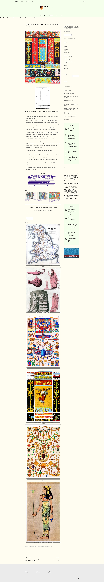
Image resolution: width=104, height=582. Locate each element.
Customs (65, 179)
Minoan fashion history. (68, 91)
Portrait (71, 192)
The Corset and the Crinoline (69, 93)
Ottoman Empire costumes (72, 191)
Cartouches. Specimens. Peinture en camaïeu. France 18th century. (41, 177)
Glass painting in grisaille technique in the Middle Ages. (38, 185)
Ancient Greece (32, 546)
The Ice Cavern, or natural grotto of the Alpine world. (52, 559)
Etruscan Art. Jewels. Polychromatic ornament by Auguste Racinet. (40, 178)
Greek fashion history (67, 90)
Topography (68, 198)
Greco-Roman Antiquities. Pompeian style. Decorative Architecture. (40, 175)
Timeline (22, 1)
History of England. (73, 183)
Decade (16, 1)
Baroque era (69, 176)
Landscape (73, 186)
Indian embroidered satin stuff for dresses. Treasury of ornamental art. (41, 184)
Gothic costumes (72, 182)
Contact (26, 572)
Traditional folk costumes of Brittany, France (72, 130)
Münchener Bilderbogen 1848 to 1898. (70, 115)
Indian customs (69, 184)
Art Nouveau (66, 68)
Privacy (37, 571)
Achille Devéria (66, 172)
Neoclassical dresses (72, 190)
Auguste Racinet (42, 546)
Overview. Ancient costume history (70, 116)
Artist (65, 175)
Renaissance (66, 53)
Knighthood (68, 186)
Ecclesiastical (67, 180)
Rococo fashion (69, 195)
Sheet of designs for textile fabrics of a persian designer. (38, 182)
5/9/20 (26, 27)
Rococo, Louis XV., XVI (68, 58)
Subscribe (30, 218)
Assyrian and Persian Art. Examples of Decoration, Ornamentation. (40, 179)
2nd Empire (66, 64)
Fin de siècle (66, 67)
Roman (8, 17)
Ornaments (50, 546)
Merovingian (66, 47)
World (57, 15)
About (32, 1)
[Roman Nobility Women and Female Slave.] (42, 195)
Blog (49, 571)
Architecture (67, 174)
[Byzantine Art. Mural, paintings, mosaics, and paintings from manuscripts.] (54, 195)
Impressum (38, 574)
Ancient (4, 17)
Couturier (68, 178)
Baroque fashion (75, 176)
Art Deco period (75, 174)
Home (41, 15)
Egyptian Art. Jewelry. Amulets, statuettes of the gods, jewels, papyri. (41, 180)
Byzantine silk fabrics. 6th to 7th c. (72, 219)
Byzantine (65, 46)
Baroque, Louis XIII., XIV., (68, 56)
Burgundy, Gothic (67, 52)
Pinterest (79, 1)
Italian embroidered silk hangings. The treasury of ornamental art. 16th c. (41, 183)
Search (65, 74)
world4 (28, 27)
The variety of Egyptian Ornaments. (71, 234)
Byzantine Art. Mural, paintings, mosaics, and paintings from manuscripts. (42, 176)
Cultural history (74, 178)
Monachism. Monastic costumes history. (71, 113)
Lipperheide (70, 187)
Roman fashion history (68, 98)
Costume (51, 15)
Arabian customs (70, 172)
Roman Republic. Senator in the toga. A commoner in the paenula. (32, 559)
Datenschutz (38, 572)
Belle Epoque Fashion (67, 177)
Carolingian (66, 49)
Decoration (47, 546)
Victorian (65, 65)
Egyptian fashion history (68, 88)
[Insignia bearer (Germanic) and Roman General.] (30, 195)
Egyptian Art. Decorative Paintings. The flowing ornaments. (39, 181)
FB (80, 1)
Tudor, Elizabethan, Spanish (69, 55)
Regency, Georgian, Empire (68, 61)
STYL (68, 196)
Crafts (45, 546)
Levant (66, 187)
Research (27, 1)
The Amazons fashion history (69, 100)
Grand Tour (67, 183)
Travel (62, 15)
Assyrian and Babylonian (68, 94)
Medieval (65, 50)
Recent (45, 15)
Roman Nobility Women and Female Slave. (72, 240)
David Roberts (69, 179)
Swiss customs (71, 196)
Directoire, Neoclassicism (68, 59)
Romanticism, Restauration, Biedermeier (71, 62)
